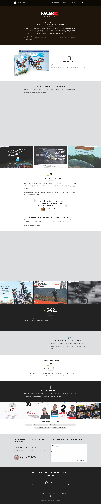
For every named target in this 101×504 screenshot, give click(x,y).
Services (73, 2)
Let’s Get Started (50, 475)
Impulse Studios (47, 500)
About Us (65, 2)
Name (52, 445)
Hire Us (83, 2)
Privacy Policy (63, 493)
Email (52, 448)
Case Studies (56, 2)
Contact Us (50, 487)
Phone (52, 451)
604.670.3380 (32, 487)
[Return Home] (19, 3)
